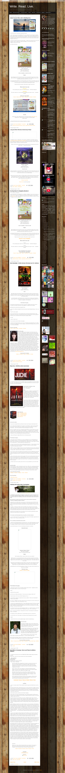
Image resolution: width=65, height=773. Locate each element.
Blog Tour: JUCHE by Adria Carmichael (19, 366)
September (45, 226)
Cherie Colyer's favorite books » (50, 288)
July (44, 241)
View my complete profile (45, 25)
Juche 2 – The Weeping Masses (22, 413)
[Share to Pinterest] (33, 124)
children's (16, 186)
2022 (44, 221)
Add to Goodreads (50, 45)
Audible (54, 103)
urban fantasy (47, 213)
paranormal (14, 125)
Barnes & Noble (16, 328)
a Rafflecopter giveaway (13, 477)
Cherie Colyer (48, 16)
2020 (44, 252)
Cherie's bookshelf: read (46, 265)
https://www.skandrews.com (19, 351)
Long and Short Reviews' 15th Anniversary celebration (18, 140)
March (45, 246)
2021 (44, 250)
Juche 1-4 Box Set (20, 416)
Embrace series (45, 206)
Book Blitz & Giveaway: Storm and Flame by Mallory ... (49, 239)
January (45, 249)
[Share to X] (31, 124)
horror (54, 208)
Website (17, 354)
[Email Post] (26, 185)
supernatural (27, 125)
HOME (11, 12)
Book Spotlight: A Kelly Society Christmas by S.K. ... (48, 235)
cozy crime (49, 207)
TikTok (33, 748)
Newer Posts (12, 762)
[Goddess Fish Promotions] (50, 296)
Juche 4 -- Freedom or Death (21, 415)
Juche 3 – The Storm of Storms (21, 414)
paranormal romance (19, 125)
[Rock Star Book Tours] (44, 296)
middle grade (20, 186)
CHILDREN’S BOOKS (24, 12)
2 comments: (24, 360)
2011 (44, 262)
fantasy (13, 759)
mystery (13, 645)
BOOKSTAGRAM (48, 12)
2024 (44, 219)
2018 (44, 253)
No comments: (24, 257)
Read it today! (50, 44)
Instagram (27, 354)
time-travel (43, 213)
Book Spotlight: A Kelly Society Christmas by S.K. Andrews (24, 263)
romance (24, 125)
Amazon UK (52, 102)
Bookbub (24, 328)
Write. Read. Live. (22, 6)
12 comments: (24, 478)
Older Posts (36, 762)
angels (50, 206)
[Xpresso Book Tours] (44, 302)
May (44, 244)
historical (52, 208)
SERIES (29, 12)
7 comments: (24, 644)
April (44, 245)
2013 (44, 259)
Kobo (34, 680)
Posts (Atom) (16, 764)
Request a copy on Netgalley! (24, 238)
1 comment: (23, 185)
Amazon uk (49, 115)
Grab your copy (44, 150)
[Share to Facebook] (32, 124)
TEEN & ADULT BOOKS (16, 12)
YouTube (31, 354)
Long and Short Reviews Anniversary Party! (20, 129)
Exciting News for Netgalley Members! (19, 191)
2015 (44, 257)
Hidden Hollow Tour (34, 116)
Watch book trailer (50, 104)
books (13, 186)
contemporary (44, 207)
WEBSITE (43, 12)
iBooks (31, 680)
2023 (44, 220)
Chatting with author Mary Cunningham (19, 484)
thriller (54, 212)
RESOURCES (38, 12)
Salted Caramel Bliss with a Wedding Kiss (20, 17)
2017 (44, 254)
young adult (19, 480)
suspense (48, 212)
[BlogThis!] (30, 124)
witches (34, 125)
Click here (43, 34)
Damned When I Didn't (51, 205)
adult (48, 206)
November (45, 224)
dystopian (13, 480)
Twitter (24, 354)
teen (16, 480)
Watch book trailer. (50, 112)
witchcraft (31, 125)
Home (25, 762)
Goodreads (20, 328)
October (45, 225)
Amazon (11, 328)
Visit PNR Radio (44, 201)
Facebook (21, 354)
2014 (44, 258)
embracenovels (44, 208)
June (44, 242)
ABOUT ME (33, 12)
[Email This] (29, 124)
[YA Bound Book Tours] (50, 302)
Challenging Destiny (45, 205)
